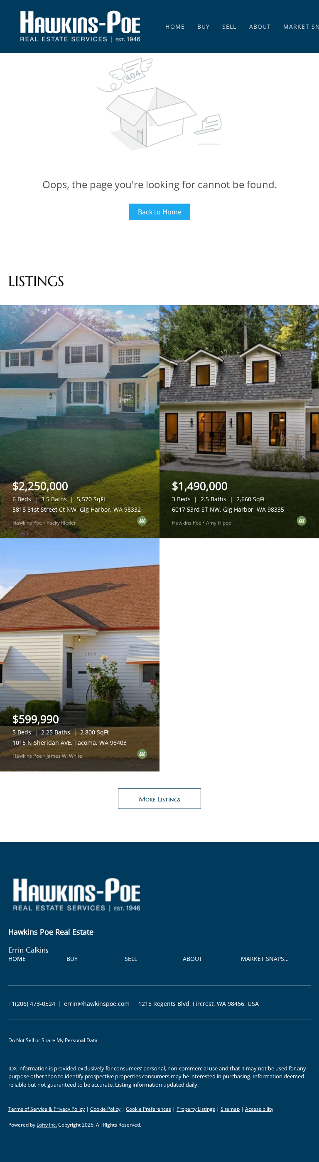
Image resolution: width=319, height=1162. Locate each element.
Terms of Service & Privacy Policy (46, 1108)
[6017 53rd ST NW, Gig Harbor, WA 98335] (239, 421)
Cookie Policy (105, 1108)
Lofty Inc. (47, 1124)
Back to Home (160, 211)
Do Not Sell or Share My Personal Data (53, 1040)
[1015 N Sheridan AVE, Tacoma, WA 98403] (80, 654)
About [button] (260, 26)
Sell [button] (229, 26)
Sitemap (230, 1108)
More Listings (159, 799)
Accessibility (259, 1108)
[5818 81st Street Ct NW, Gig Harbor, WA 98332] (80, 421)
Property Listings (196, 1108)
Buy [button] (203, 26)
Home (174, 26)
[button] (80, 26)
